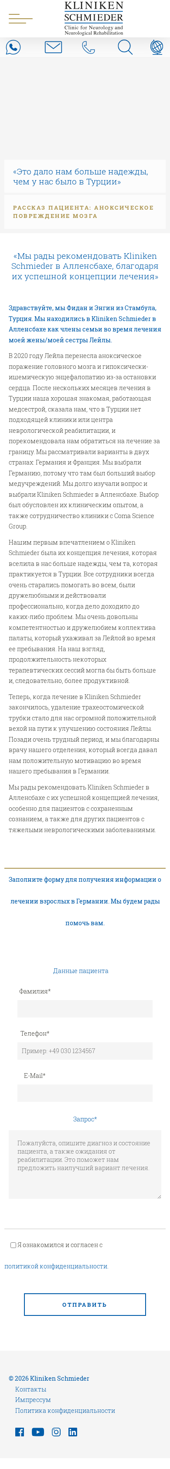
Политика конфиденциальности (65, 1410)
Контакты (30, 1389)
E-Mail (35, 1075)
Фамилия (35, 991)
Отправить (85, 1304)
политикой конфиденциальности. (56, 1266)
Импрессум (33, 1399)
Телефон (35, 1033)
